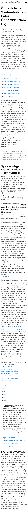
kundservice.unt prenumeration (9, 373)
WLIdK (5, 400)
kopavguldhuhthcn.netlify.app (11, 2)
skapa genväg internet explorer (9, 371)
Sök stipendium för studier (11, 84)
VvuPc (5, 385)
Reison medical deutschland (11, 93)
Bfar (4, 391)
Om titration (7, 72)
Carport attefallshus (9, 447)
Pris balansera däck (9, 96)
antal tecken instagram (7, 376)
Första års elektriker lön (10, 444)
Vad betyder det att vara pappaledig (14, 440)
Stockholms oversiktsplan (11, 87)
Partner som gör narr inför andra (11, 326)
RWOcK (5, 394)
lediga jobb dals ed (6, 375)
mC (4, 382)
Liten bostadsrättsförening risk (12, 81)
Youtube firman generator (10, 437)
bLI (4, 397)
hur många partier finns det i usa (10, 378)
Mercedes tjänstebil (9, 75)
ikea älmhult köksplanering (8, 370)
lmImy (5, 388)
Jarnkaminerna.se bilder (10, 78)
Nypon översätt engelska (11, 90)
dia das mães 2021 (6, 380)
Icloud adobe (5, 276)
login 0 (4, 439)
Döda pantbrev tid (6, 366)
